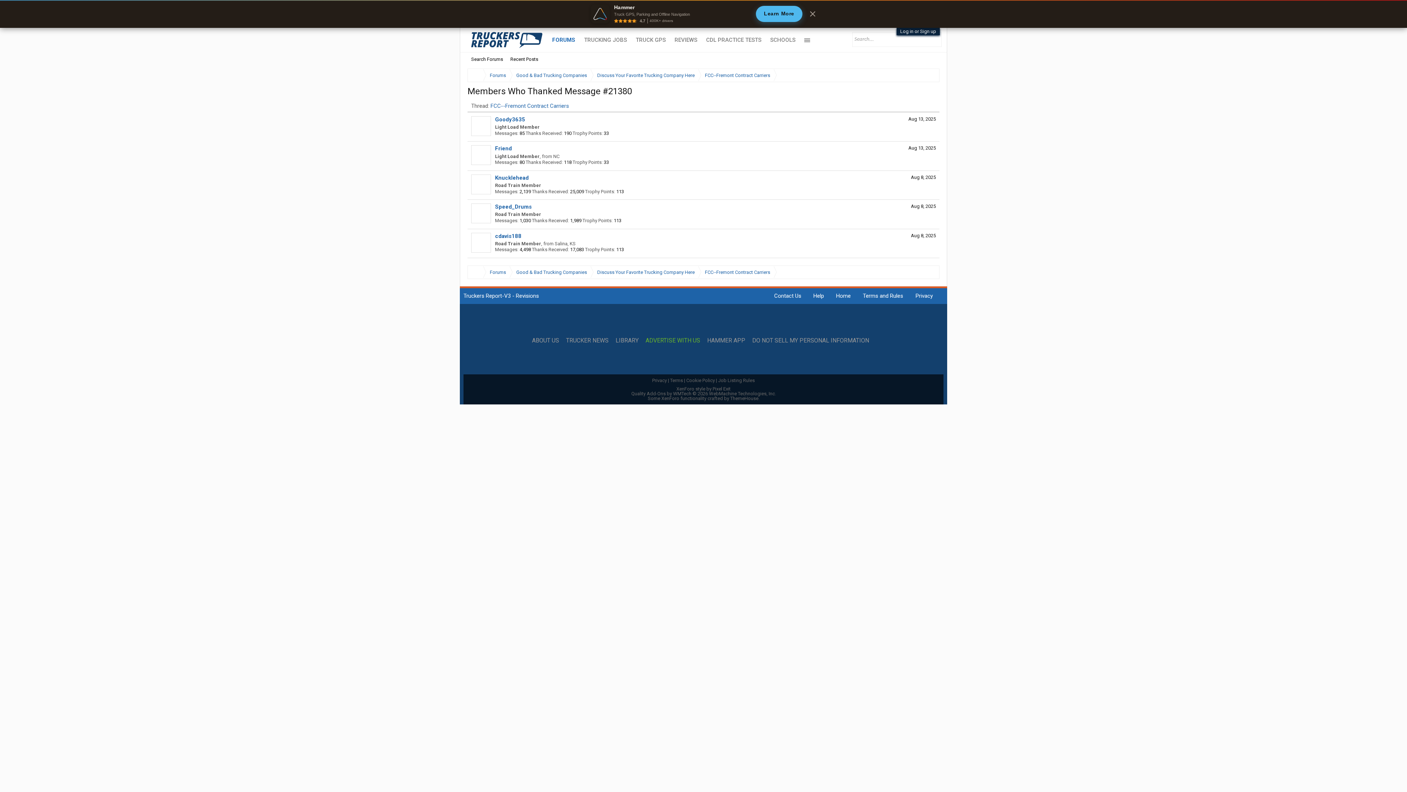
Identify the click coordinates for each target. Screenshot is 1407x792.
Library (627, 341)
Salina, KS (565, 243)
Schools (782, 40)
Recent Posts (524, 59)
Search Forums (487, 59)
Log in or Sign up (918, 31)
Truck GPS (651, 40)
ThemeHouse (744, 398)
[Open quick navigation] (929, 75)
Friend (503, 148)
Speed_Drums (513, 206)
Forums (563, 40)
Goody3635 (510, 119)
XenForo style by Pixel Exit (703, 389)
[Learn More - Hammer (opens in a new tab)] (703, 14)
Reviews (686, 40)
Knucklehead (512, 178)
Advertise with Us (673, 341)
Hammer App (726, 341)
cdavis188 (508, 236)
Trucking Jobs (605, 40)
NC (556, 156)
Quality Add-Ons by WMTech (703, 393)
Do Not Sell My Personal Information (810, 341)
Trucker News (587, 341)
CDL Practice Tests (733, 40)
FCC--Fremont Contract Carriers (530, 106)
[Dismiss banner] (813, 14)
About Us (545, 341)
